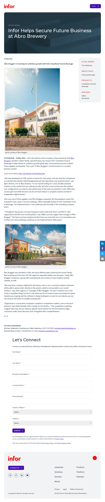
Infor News (14, 25)
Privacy (57, 489)
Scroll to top (95, 458)
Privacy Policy (59, 439)
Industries (59, 467)
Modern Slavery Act (76, 489)
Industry (15, 419)
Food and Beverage (88, 75)
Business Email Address (20, 374)
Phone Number (17, 396)
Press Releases (87, 65)
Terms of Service (61, 443)
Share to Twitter (102, 253)
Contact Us (14, 468)
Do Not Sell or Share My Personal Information (71, 493)
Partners (80, 476)
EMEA (84, 96)
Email (102, 258)
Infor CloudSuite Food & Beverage (31, 173)
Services (58, 476)
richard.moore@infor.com (48, 331)
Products (80, 467)
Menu (94, 6)
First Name (16, 352)
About (57, 481)
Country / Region (18, 407)
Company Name (18, 385)
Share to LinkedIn (102, 243)
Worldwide (85, 98)
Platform (80, 472)
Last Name (16, 363)
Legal (65, 489)
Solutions (59, 472)
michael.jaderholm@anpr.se (65, 328)
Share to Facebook (102, 248)
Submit (17, 431)
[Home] (9, 6)
